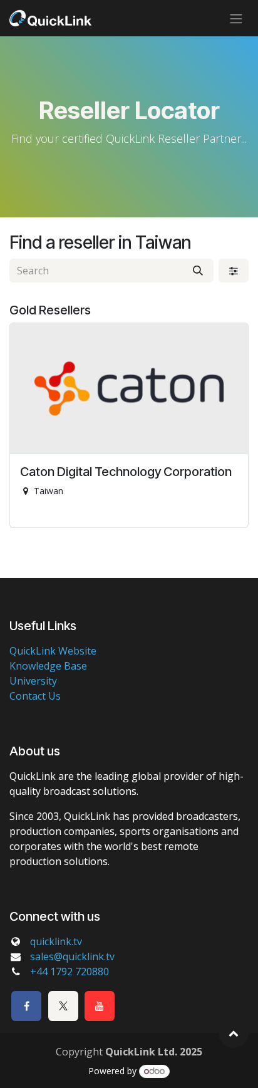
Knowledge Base (48, 666)
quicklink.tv (56, 941)
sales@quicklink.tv (72, 956)
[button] (234, 1033)
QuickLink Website (52, 651)
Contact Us (35, 696)
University (33, 681)
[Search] (198, 270)
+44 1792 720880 (69, 971)
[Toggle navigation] (236, 18)
